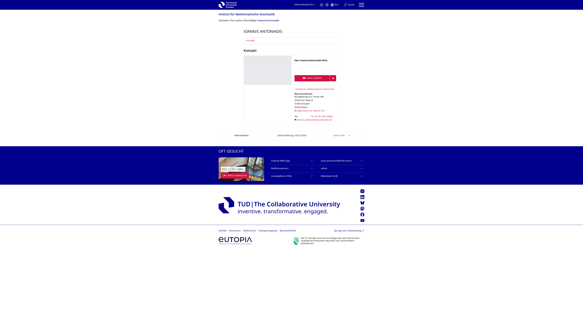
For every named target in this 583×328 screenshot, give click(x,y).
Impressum (235, 231)
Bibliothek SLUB (329, 176)
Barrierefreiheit (288, 231)
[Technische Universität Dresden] (228, 5)
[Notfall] (321, 4)
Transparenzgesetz (268, 231)
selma (324, 168)
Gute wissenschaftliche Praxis (336, 161)
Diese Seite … (340, 136)
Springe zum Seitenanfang (347, 231)
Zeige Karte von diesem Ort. (311, 111)
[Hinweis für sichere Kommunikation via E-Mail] (333, 78)
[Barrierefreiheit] (327, 4)
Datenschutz (249, 231)
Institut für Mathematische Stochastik (247, 14)
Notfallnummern (279, 168)
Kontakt (251, 41)
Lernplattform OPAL (281, 176)
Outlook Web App (280, 161)
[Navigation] (361, 5)
